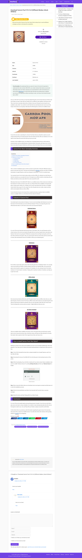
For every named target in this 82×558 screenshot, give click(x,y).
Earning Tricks (66, 1)
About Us (72, 554)
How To (47, 1)
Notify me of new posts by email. (18, 540)
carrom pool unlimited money (32, 426)
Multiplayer (16, 159)
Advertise (48, 554)
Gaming (42, 1)
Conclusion (14, 165)
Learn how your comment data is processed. (37, 547)
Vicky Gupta (22, 459)
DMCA (52, 554)
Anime (52, 1)
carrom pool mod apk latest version (20, 426)
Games (61, 1)
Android (14, 5)
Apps (57, 1)
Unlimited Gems (17, 158)
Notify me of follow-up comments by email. (21, 537)
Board (20, 5)
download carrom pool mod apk (43, 426)
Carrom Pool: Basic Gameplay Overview (20, 155)
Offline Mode (16, 161)
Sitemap (62, 554)
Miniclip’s (38, 170)
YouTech (17, 413)
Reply (13, 489)
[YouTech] (13, 1)
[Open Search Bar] (72, 1)
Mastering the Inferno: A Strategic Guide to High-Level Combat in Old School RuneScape (65, 10)
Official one (21, 91)
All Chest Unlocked (17, 162)
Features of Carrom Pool (17, 157)
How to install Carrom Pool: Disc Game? (20, 164)
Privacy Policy (57, 554)
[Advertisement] (31, 53)
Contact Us (67, 554)
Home (11, 5)
